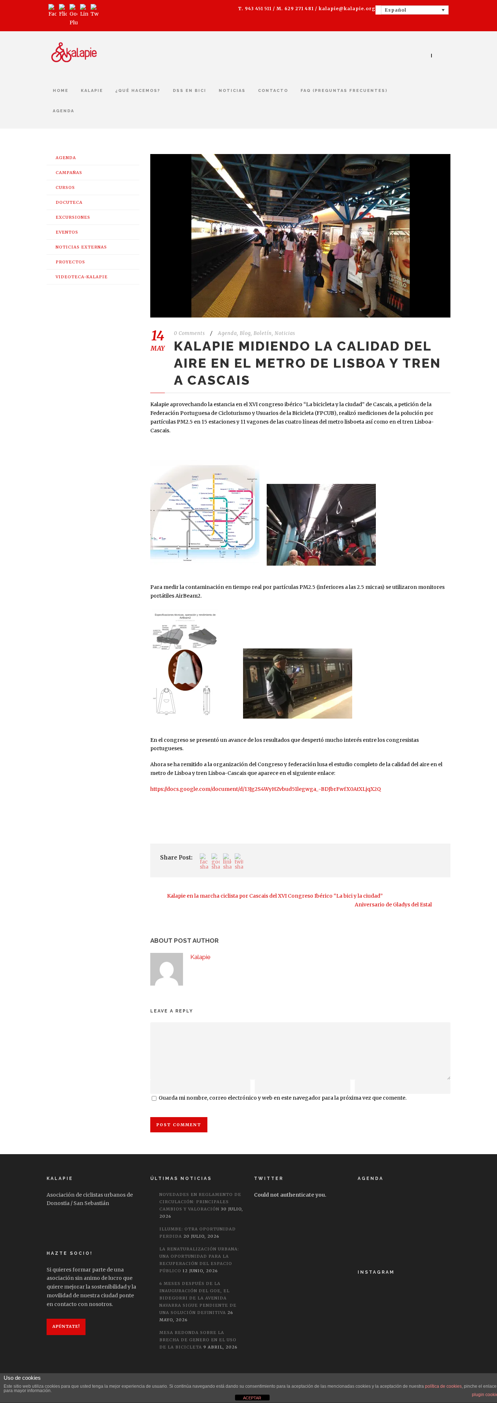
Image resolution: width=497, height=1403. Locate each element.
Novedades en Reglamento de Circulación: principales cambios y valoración (200, 1202)
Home (60, 90)
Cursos (65, 187)
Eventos (67, 232)
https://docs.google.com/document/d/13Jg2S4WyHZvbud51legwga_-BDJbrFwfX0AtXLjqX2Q (265, 789)
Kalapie (200, 957)
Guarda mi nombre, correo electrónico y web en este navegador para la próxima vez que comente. (282, 1098)
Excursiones (73, 217)
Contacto (273, 90)
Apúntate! (66, 1326)
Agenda (63, 111)
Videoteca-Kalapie (82, 276)
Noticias (232, 90)
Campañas (69, 172)
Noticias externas (81, 247)
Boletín (263, 333)
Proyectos (70, 261)
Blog (245, 333)
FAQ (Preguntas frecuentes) (344, 90)
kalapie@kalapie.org (347, 8)
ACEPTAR (252, 1398)
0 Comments (189, 333)
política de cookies (443, 1386)
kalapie (92, 90)
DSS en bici (189, 90)
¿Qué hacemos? (137, 90)
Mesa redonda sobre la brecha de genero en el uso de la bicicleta (197, 1340)
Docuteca (69, 202)
